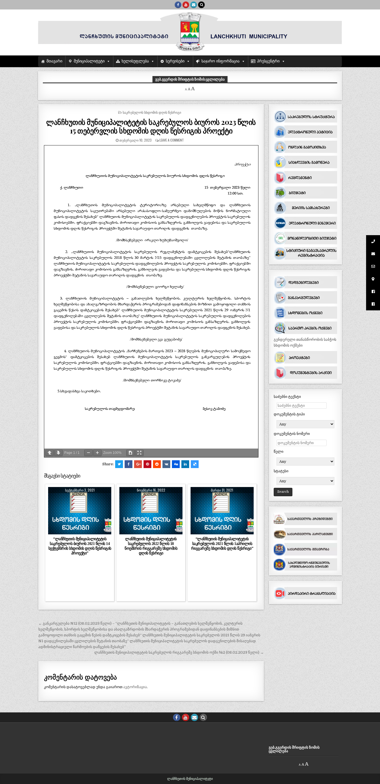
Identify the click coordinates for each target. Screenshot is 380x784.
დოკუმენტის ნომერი (292, 434)
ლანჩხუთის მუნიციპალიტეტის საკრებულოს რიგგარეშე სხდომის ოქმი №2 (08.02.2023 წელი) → (179, 652)
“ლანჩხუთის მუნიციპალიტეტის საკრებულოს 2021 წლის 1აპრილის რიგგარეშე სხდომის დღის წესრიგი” (222, 544)
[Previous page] (49, 453)
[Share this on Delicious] (195, 464)
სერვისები (175, 61)
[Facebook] (178, 4)
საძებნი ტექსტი (287, 397)
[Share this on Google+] (138, 464)
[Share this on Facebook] (128, 464)
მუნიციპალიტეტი (89, 61)
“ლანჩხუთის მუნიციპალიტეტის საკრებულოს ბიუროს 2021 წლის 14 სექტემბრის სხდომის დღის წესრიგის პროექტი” (79, 546)
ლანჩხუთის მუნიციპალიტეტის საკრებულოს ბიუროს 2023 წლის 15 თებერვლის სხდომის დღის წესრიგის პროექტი (151, 126)
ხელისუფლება (135, 61)
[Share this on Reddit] (157, 464)
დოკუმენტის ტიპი (289, 414)
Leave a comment (171, 140)
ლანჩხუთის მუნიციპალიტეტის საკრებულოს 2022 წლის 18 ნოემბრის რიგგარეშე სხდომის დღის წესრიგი (151, 546)
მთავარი (54, 61)
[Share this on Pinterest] (147, 464)
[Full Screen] (139, 453)
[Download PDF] (130, 453)
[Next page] (58, 453)
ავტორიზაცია (135, 687)
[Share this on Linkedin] (185, 464)
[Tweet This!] (119, 464)
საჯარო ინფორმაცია (220, 61)
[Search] (201, 4)
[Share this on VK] (166, 464)
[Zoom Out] (88, 453)
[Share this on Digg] (176, 464)
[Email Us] (193, 4)
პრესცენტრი (268, 61)
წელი (278, 451)
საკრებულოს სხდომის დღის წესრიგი (152, 112)
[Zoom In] (97, 453)
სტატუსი (281, 471)
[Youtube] (185, 4)
